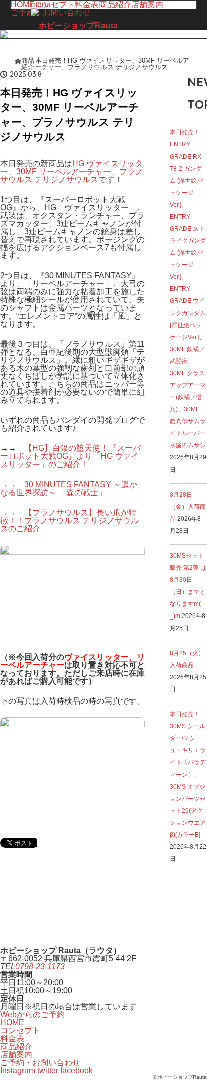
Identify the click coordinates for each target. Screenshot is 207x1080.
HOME (23, 5)
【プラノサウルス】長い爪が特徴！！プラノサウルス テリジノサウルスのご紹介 (69, 520)
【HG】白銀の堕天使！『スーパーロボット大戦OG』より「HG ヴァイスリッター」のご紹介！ (70, 456)
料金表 (12, 1038)
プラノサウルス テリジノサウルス (71, 175)
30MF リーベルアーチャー (63, 171)
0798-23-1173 (40, 966)
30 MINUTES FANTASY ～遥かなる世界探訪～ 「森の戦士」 (68, 488)
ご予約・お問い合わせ (40, 1062)
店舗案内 (147, 5)
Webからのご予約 (32, 1014)
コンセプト (20, 1030)
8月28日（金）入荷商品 (188, 506)
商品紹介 (16, 1046)
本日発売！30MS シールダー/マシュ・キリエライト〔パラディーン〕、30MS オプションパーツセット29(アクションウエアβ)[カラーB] (188, 774)
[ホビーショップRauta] (74, 26)
